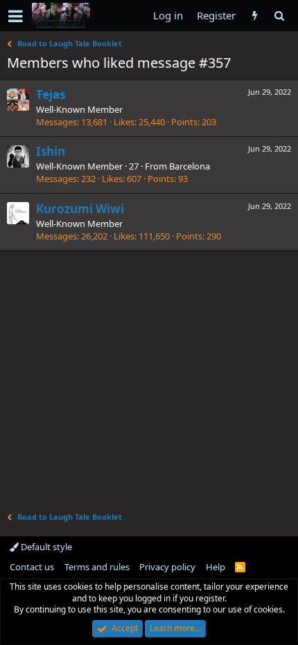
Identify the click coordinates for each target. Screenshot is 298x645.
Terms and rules (97, 567)
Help (215, 567)
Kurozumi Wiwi (80, 209)
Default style (45, 546)
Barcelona (189, 166)
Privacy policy (167, 567)
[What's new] (255, 15)
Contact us (32, 567)
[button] (15, 16)
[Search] (279, 15)
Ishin (50, 151)
